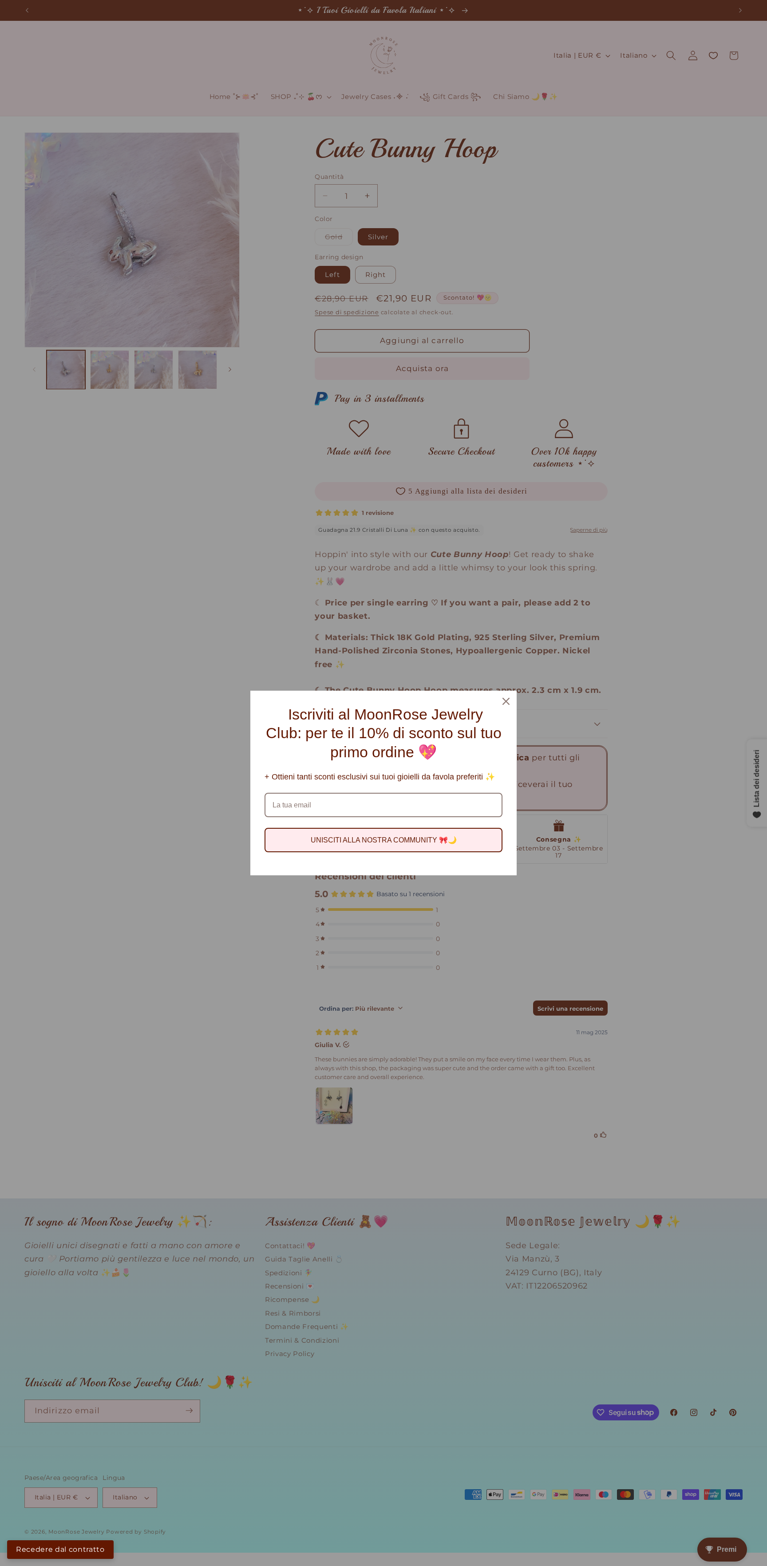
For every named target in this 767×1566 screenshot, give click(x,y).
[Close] (506, 701)
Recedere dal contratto (60, 1549)
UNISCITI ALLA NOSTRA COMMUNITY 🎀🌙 (384, 840)
